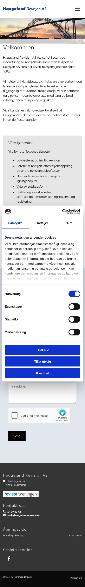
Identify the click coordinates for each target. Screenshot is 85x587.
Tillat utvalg (42, 361)
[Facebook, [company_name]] (8, 558)
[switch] (74, 306)
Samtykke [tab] (15, 222)
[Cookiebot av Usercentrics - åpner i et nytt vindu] (62, 211)
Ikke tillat (42, 373)
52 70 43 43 (14, 511)
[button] (74, 9)
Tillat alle (42, 350)
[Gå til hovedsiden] (32, 9)
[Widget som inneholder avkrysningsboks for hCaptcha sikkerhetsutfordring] (39, 415)
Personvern (76, 578)
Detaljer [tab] (42, 222)
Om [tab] (69, 222)
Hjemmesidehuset (23, 577)
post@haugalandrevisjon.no (23, 515)
